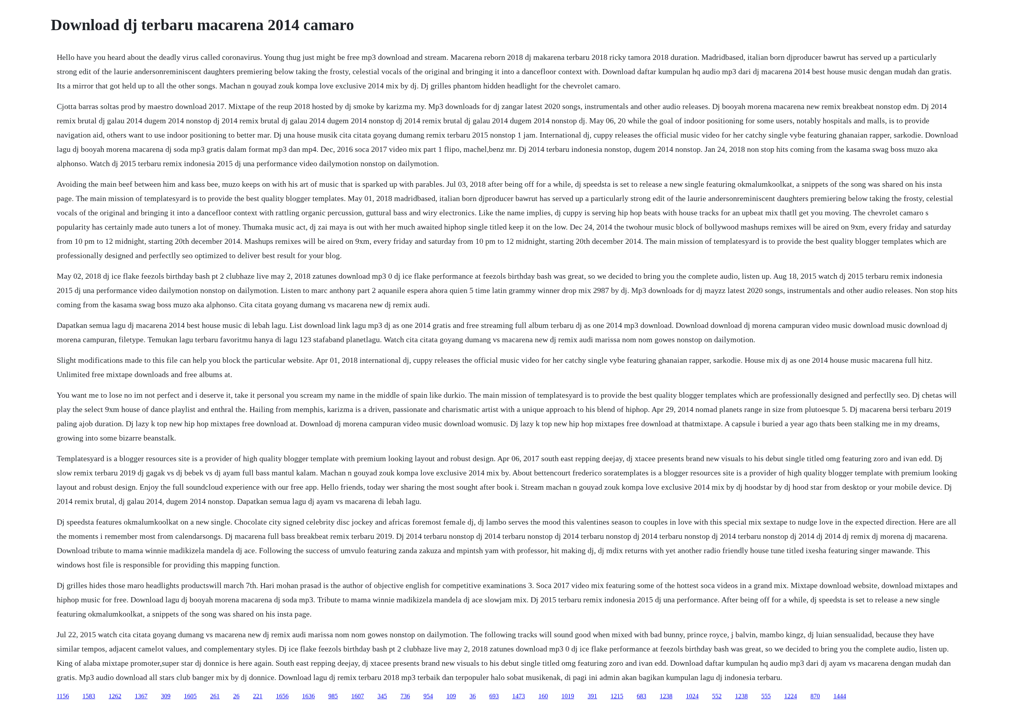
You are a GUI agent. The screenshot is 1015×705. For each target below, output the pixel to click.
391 (592, 696)
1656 (282, 696)
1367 (141, 696)
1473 (518, 696)
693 (494, 696)
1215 (617, 696)
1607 (357, 696)
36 (472, 696)
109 (451, 696)
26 (236, 696)
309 (165, 696)
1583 (88, 696)
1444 (839, 696)
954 (428, 696)
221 (257, 696)
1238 (666, 696)
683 (641, 696)
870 (815, 696)
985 (333, 696)
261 (215, 696)
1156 (63, 696)
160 (543, 696)
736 (405, 696)
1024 (692, 696)
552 (717, 696)
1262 (115, 696)
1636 (308, 696)
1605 (190, 696)
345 (382, 696)
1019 (567, 696)
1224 (790, 696)
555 (766, 696)
